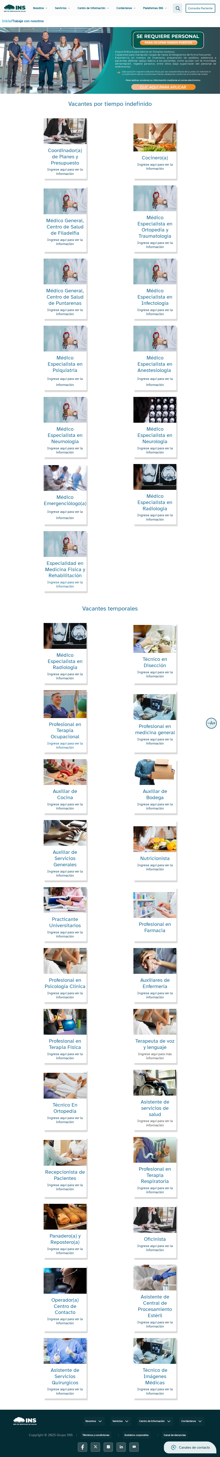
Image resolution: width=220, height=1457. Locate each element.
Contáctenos (124, 8)
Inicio (6, 21)
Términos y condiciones (95, 1435)
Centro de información (91, 8)
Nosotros (38, 8)
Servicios (60, 8)
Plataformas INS (153, 8)
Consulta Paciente (200, 8)
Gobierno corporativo (136, 1435)
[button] (211, 723)
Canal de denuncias (175, 1435)
